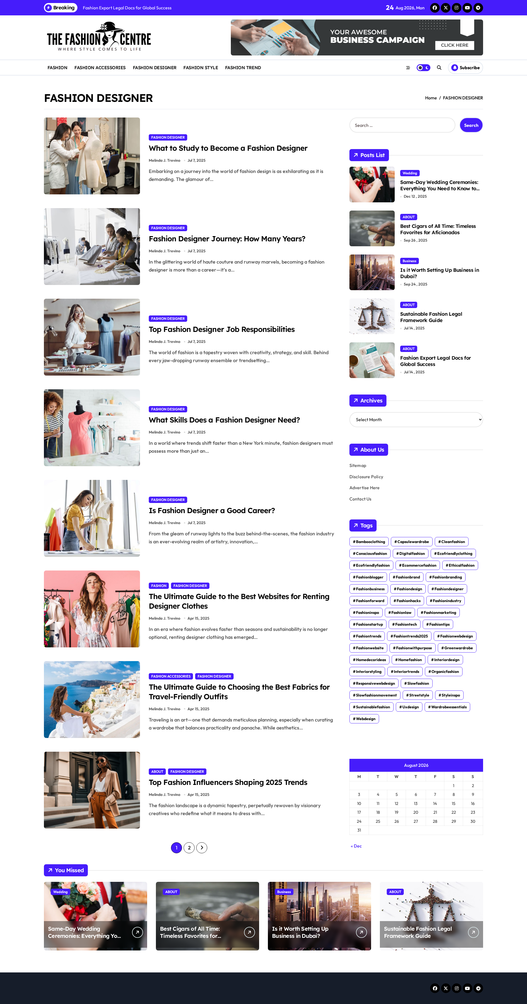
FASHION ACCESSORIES (100, 67)
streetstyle (419, 695)
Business (409, 261)
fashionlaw (401, 612)
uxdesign (410, 706)
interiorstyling (369, 671)
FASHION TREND (243, 67)
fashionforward (370, 600)
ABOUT (157, 771)
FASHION (57, 67)
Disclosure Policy (366, 476)
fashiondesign (409, 588)
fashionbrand (408, 577)
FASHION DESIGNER (154, 67)
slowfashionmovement (376, 695)
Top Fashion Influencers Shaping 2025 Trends (228, 782)
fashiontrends (368, 636)
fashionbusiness (370, 588)
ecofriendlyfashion (373, 565)
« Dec (356, 846)
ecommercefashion (419, 565)
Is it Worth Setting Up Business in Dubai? (439, 273)
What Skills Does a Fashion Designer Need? (224, 419)
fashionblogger (369, 577)
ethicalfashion (462, 565)
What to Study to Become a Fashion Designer (228, 148)
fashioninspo (367, 612)
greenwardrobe (458, 647)
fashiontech (406, 624)
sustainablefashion (373, 706)
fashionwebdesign (456, 636)
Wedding (410, 173)
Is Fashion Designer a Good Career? (212, 510)
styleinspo (451, 695)
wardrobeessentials (449, 706)
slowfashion (418, 683)
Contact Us (360, 499)
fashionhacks (409, 600)
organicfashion (445, 671)
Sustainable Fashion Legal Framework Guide (431, 317)
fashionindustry (447, 600)
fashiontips (439, 624)
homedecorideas (371, 659)
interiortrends (406, 671)
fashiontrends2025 (411, 636)
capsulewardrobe (413, 541)
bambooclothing (370, 541)
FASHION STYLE (200, 67)
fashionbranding (447, 577)
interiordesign (446, 659)
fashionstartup (369, 624)
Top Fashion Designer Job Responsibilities (222, 329)
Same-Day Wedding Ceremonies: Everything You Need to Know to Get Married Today (439, 188)
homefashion (410, 659)
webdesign (365, 718)
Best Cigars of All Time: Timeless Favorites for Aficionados (438, 229)
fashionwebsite (370, 647)
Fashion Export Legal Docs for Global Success (435, 361)
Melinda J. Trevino (164, 160)
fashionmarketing (440, 612)
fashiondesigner (449, 588)
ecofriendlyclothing (454, 553)
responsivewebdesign (375, 683)
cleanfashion (453, 541)
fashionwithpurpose (414, 647)
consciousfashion (371, 553)
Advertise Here (364, 487)
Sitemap (357, 465)
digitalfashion (412, 553)
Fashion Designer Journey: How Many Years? (227, 238)
